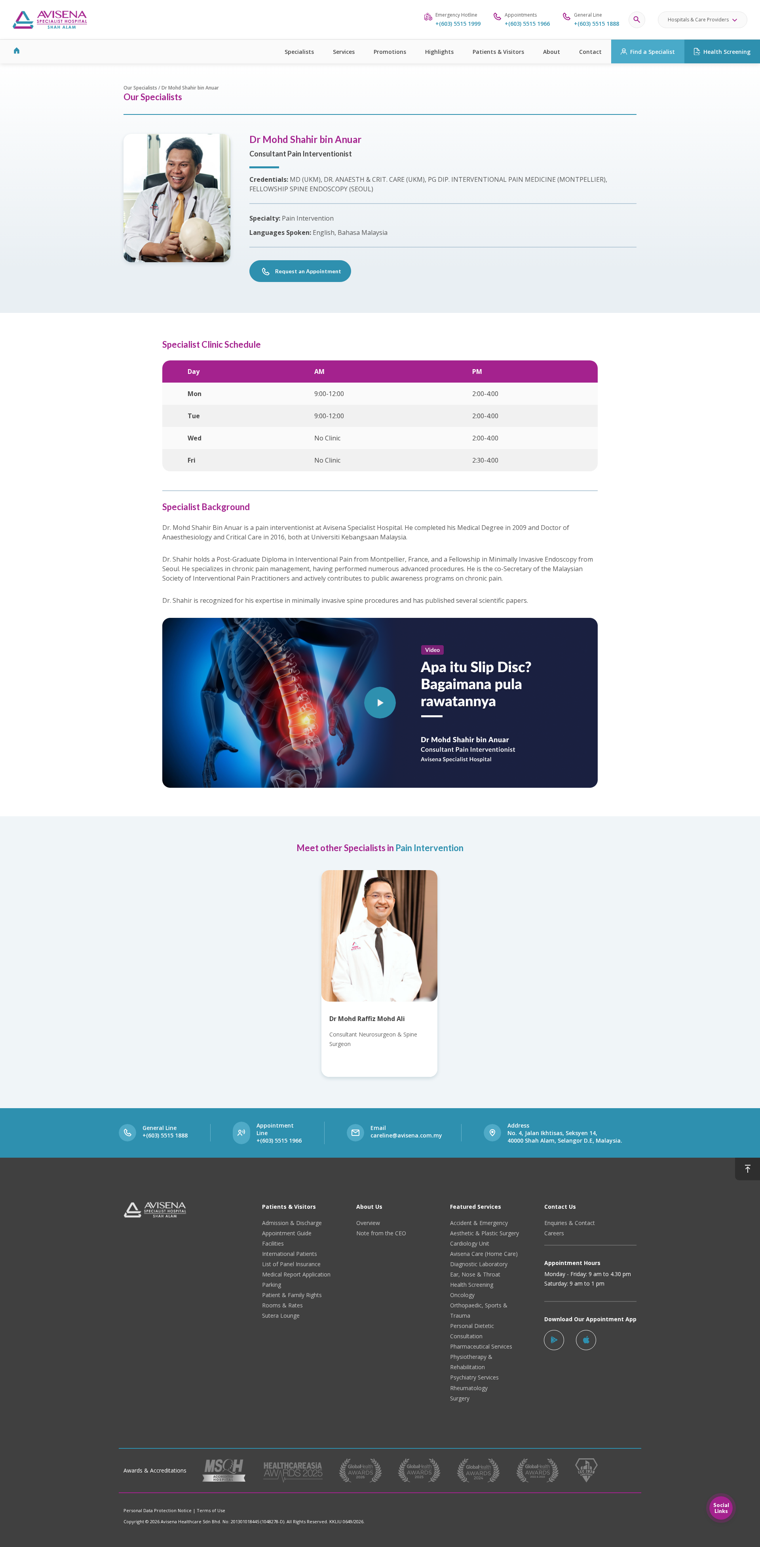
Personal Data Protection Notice (158, 1510)
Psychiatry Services (474, 1377)
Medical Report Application (296, 1274)
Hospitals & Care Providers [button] (698, 19)
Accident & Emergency (479, 1223)
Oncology (462, 1295)
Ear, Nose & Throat (475, 1274)
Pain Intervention (429, 847)
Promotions (390, 51)
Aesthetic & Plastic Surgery (484, 1233)
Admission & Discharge (292, 1223)
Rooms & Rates (282, 1305)
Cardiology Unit (469, 1243)
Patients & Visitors (498, 51)
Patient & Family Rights (292, 1295)
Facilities (273, 1243)
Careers (554, 1233)
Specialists (299, 51)
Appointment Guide (287, 1233)
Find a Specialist (652, 51)
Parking (271, 1284)
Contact (590, 51)
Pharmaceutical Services (481, 1346)
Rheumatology (469, 1388)
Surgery (459, 1398)
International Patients (289, 1253)
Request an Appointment (308, 271)
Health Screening (726, 51)
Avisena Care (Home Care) (484, 1253)
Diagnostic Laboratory (478, 1264)
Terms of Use (211, 1510)
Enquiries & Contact (569, 1223)
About (551, 51)
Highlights (439, 51)
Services (344, 51)
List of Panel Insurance (291, 1264)
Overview (368, 1223)
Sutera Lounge (281, 1315)
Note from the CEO (381, 1233)
